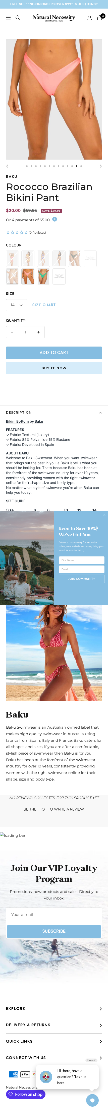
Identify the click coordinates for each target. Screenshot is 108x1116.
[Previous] (8, 166)
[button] (54, 233)
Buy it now (54, 368)
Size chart (44, 305)
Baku (11, 177)
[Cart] (99, 17)
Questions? (86, 4)
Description (19, 412)
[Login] (89, 18)
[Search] (18, 17)
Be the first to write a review (54, 809)
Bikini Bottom (17, 421)
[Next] (100, 166)
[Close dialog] (104, 515)
